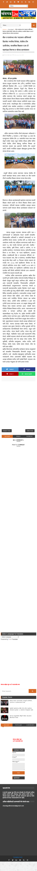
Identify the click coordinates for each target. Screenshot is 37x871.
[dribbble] (21, 1)
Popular (18, 725)
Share (28, 369)
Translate (15, 639)
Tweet (11, 369)
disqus (18, 436)
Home (4, 29)
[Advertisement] (18, 406)
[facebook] (3, 1)
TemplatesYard (17, 857)
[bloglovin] (18, 1)
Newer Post (6, 431)
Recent (6, 725)
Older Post (30, 431)
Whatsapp (28, 374)
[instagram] (33, 1)
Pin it (11, 374)
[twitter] (7, 1)
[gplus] (10, 1)
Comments (30, 725)
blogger (7, 436)
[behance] (29, 1)
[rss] (25, 1)
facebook (29, 436)
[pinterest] (14, 1)
